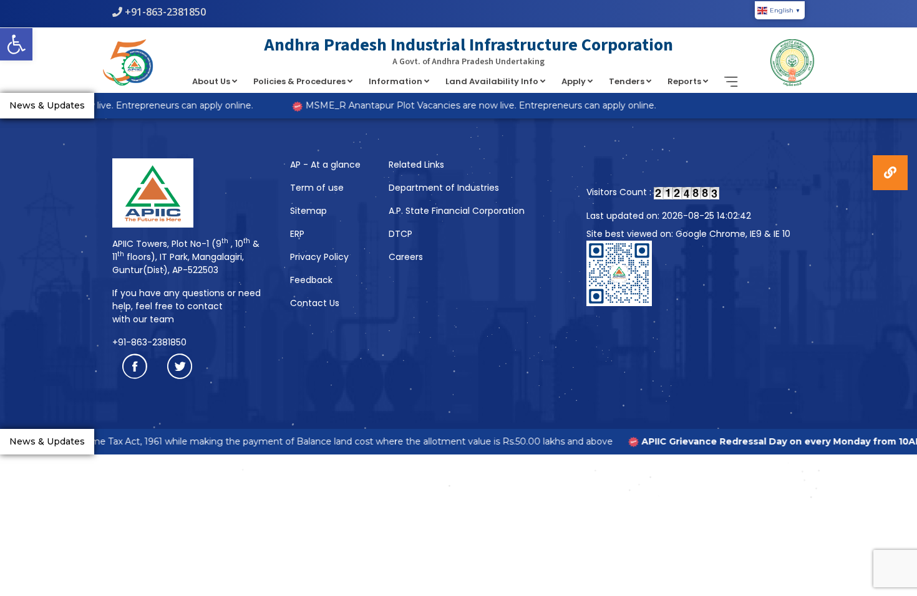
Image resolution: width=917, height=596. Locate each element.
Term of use (317, 187)
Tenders (627, 81)
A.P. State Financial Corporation (457, 210)
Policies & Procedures (300, 81)
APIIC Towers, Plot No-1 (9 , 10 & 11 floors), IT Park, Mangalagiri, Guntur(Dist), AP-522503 (186, 257)
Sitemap (308, 210)
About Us (212, 81)
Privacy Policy (319, 257)
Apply (574, 81)
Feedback (311, 280)
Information (396, 81)
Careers (406, 257)
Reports (685, 81)
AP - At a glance (325, 164)
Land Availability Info (492, 81)
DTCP (400, 234)
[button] (16, 44)
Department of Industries (444, 187)
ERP (297, 234)
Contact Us (314, 303)
